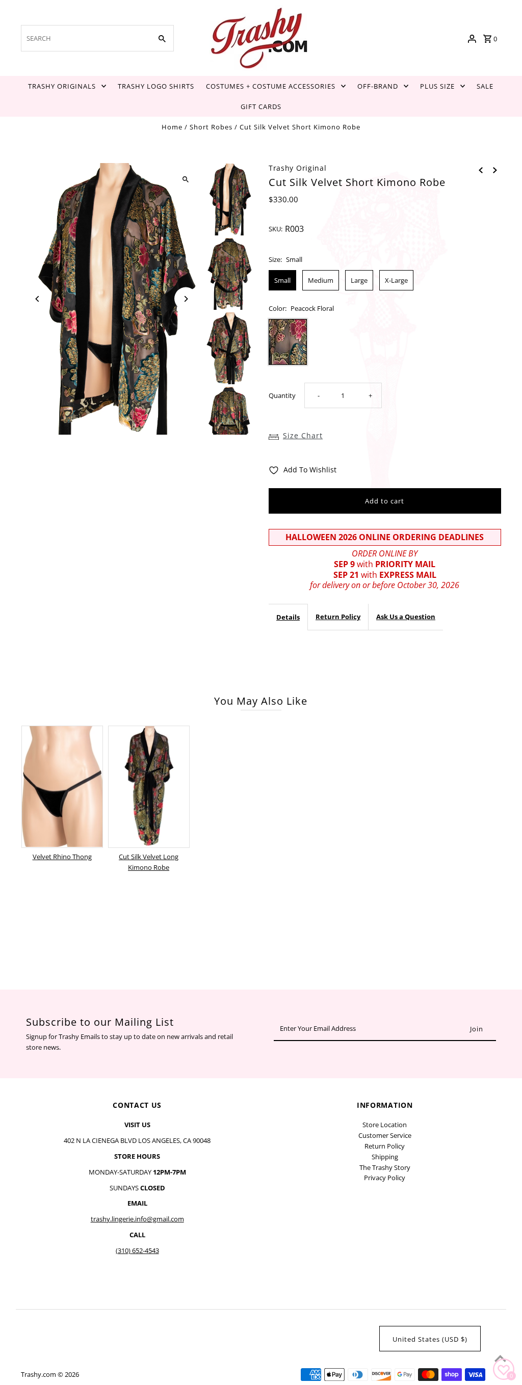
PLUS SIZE (437, 86)
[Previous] (37, 298)
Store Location (384, 1124)
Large (359, 280)
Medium (320, 280)
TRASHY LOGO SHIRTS (156, 86)
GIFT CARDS (261, 106)
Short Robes (211, 126)
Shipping (385, 1156)
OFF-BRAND (377, 86)
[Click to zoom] (185, 179)
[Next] (185, 298)
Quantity (282, 395)
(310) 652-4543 (137, 1250)
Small (282, 280)
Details (288, 617)
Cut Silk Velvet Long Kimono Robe (148, 862)
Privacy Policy (384, 1177)
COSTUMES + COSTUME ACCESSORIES (270, 86)
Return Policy (338, 616)
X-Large (396, 280)
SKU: (275, 228)
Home (172, 126)
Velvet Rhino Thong (62, 856)
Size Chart (303, 435)
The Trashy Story (384, 1167)
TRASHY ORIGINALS (62, 86)
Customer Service (384, 1135)
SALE (485, 86)
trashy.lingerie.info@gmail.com (137, 1218)
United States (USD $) (430, 1339)
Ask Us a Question (405, 616)
